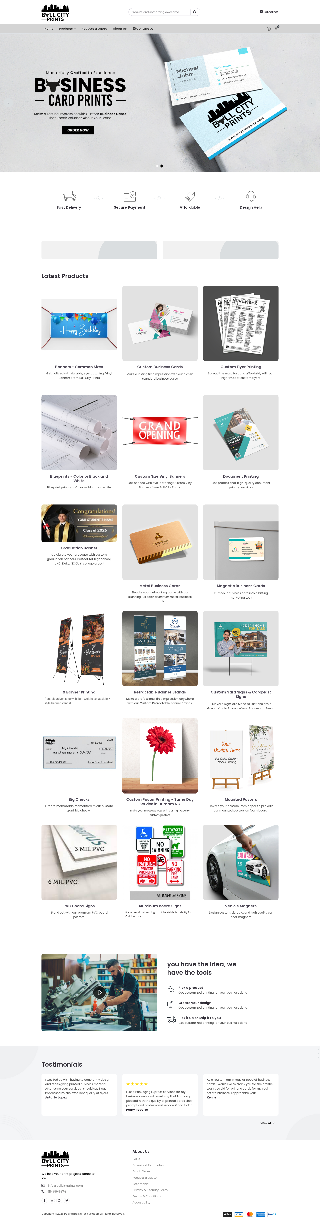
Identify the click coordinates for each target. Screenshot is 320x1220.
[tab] (157, 166)
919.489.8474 (56, 1191)
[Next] (311, 102)
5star (146, 1084)
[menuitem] (48, 28)
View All (265, 1123)
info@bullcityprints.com (65, 1186)
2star (133, 1084)
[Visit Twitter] (67, 1201)
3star (137, 1084)
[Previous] (8, 102)
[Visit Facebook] (44, 1201)
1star (128, 1084)
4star (141, 1084)
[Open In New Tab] (160, 103)
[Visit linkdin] (52, 1201)
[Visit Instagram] (59, 1201)
